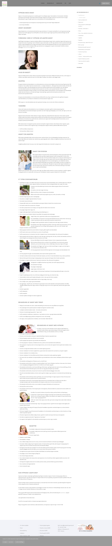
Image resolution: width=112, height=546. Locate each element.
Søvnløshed (80, 35)
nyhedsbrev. (63, 492)
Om (65, 3)
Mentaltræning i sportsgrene (84, 49)
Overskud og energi (82, 51)
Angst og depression (82, 19)
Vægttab (80, 37)
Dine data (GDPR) (43, 530)
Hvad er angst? (82, 17)
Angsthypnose (81, 15)
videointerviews (27, 47)
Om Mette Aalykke (24, 525)
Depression (80, 22)
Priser (21, 528)
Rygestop (80, 40)
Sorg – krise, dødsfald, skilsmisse (85, 33)
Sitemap (42, 535)
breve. (34, 47)
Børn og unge (81, 44)
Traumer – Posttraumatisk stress (85, 56)
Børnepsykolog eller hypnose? (84, 47)
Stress (79, 30)
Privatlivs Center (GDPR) (45, 528)
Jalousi (79, 54)
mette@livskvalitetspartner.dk (67, 525)
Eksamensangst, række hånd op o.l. (85, 42)
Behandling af (50, 3)
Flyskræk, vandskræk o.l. (83, 28)
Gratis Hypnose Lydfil (25, 535)
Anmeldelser (59, 3)
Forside (43, 3)
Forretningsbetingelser (45, 525)
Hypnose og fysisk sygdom (84, 61)
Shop (70, 3)
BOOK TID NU (106, 3)
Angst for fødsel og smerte (83, 58)
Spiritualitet (80, 63)
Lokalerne (22, 533)
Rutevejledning (23, 530)
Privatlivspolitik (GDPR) (45, 533)
